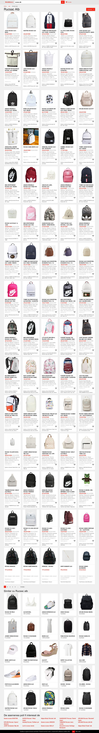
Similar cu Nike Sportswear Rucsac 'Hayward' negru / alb (30, 353)
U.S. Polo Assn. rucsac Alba (67, 31)
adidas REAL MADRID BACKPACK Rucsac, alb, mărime (12, 148)
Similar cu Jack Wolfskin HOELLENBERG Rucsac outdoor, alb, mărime (86, 392)
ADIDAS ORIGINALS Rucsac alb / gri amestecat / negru (85, 224)
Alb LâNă (82, 660)
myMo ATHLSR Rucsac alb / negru (29, 109)
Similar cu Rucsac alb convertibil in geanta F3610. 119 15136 (49, 277)
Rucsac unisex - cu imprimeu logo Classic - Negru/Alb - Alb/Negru (68, 491)
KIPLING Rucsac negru (86, 612)
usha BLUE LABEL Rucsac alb (47, 185)
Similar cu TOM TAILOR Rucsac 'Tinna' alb (85, 468)
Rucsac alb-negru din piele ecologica (49, 109)
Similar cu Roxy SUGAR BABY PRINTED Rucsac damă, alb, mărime (49, 392)
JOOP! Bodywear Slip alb (11, 726)
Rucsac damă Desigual (30, 566)
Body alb (45, 684)
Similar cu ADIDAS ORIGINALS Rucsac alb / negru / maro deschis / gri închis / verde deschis (12, 354)
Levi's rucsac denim (28, 726)
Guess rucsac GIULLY (47, 726)
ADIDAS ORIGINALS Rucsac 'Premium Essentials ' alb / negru (30, 491)
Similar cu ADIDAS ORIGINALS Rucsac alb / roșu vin (29, 201)
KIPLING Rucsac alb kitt (86, 108)
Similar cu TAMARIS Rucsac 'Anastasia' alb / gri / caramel (48, 468)
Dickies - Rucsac (65, 684)
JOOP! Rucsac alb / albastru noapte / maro (86, 31)
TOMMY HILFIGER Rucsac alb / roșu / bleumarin (86, 185)
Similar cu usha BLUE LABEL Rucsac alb (48, 201)
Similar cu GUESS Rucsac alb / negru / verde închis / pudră (49, 239)
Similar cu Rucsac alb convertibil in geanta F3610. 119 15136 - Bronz (49, 315)
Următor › (22, 587)
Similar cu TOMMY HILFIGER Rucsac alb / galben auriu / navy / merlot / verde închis (86, 316)
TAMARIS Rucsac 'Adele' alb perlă (68, 452)
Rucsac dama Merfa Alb (30, 147)
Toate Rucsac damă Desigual (29, 581)
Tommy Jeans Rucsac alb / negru (85, 147)
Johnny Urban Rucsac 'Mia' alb (30, 452)
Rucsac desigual (10, 566)
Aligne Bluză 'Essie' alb (85, 726)
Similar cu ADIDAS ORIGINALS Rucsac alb (48, 85)
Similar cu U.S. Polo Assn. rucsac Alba (67, 47)
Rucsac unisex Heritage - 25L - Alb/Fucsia (86, 529)
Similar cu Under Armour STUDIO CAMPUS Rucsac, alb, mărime (86, 85)
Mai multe (78, 731)
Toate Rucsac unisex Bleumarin (85, 581)
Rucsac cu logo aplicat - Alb (30, 529)
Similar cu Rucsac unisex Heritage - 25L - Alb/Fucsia (86, 544)
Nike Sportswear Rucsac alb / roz (28, 224)
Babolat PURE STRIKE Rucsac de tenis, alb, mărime (11, 415)
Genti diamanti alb (66, 566)
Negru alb (45, 636)
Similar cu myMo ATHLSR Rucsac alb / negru (30, 125)
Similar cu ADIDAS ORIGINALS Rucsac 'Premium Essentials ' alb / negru (30, 507)
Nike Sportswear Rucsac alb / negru (11, 185)
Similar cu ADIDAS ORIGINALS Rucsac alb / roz (67, 201)
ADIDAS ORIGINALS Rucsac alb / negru (11, 109)
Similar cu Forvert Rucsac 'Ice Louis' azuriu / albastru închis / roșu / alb (68, 392)
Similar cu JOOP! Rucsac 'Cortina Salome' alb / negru (86, 353)
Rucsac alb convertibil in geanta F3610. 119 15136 (49, 262)
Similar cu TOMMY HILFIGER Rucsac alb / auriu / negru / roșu (12, 277)
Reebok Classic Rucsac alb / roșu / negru (68, 109)
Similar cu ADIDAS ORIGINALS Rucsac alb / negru (11, 125)
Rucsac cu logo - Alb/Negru (10, 529)
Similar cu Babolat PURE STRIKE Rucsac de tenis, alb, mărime (11, 430)
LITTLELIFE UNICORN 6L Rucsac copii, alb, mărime (48, 339)
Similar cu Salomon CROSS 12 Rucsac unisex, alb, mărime (11, 392)
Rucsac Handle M (84, 636)
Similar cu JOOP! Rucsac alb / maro (12, 46)
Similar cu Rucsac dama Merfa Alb (30, 162)
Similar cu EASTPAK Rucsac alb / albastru (67, 85)
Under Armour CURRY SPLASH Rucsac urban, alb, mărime (30, 415)
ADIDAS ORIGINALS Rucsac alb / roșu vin (30, 185)
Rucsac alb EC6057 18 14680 (11, 224)
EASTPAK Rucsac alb (29, 30)
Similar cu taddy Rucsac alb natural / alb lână (68, 239)
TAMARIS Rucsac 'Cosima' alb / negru (68, 414)
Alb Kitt (44, 660)
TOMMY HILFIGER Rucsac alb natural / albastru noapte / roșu (30, 301)
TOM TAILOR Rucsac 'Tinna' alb (85, 452)
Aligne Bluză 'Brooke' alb (48, 718)
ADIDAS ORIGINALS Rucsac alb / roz (66, 185)
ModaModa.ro (9, 2)
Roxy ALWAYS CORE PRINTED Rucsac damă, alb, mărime (30, 377)
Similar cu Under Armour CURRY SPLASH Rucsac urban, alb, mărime (30, 430)
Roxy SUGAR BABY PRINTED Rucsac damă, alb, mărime (48, 377)
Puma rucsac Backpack (68, 636)
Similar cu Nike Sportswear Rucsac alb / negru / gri (68, 315)
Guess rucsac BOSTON (11, 718)
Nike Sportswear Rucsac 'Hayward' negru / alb (30, 339)
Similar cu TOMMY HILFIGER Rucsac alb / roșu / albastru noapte (49, 47)
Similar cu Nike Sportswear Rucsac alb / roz (30, 239)
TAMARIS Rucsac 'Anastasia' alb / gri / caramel (48, 453)
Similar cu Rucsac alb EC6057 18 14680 (11, 239)
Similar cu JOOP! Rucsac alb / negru (30, 86)
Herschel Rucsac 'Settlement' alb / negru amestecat (47, 491)
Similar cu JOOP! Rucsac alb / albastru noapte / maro (85, 47)
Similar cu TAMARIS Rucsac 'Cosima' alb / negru (66, 430)
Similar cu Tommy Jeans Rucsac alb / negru (86, 163)
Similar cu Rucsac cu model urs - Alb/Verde (86, 506)
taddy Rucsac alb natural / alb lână (66, 224)
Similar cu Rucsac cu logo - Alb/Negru (10, 544)
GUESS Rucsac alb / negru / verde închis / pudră (48, 224)
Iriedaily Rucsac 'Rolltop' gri (30, 722)
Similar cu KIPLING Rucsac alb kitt (86, 124)
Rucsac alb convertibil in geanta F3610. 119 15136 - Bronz (49, 301)
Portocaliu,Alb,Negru (12, 684)
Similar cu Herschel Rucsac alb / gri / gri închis (49, 163)
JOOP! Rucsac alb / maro (10, 31)
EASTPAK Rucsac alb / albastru (67, 69)
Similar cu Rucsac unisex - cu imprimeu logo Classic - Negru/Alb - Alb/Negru (68, 507)
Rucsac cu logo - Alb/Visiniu (66, 529)
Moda (5, 6)
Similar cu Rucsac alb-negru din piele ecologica (48, 125)
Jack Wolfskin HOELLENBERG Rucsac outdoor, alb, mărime (86, 377)
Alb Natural (27, 612)
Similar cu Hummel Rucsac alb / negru (67, 163)
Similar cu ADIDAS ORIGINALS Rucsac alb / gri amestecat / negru (86, 239)
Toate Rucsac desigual (9, 581)
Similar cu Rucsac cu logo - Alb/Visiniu (66, 544)
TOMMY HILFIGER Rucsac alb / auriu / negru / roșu (12, 262)
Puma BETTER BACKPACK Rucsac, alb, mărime (12, 69)
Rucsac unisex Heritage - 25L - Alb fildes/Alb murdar (86, 415)
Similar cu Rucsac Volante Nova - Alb (12, 467)
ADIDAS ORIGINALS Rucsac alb (47, 69)
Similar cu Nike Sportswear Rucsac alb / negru (12, 201)
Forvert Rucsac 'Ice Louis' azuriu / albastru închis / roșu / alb (68, 377)
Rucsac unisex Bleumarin (83, 567)
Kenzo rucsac (65, 612)
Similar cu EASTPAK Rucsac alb (29, 46)
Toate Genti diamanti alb (66, 581)
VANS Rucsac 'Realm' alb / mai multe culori (49, 414)
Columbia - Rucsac (85, 684)
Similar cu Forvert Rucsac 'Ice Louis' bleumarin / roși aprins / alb (68, 353)
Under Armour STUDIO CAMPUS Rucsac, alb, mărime (86, 70)
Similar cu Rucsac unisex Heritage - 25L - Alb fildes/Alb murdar (86, 430)
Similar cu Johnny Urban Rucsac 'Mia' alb (30, 468)
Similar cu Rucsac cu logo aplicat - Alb (30, 544)
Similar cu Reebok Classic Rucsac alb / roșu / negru (67, 125)
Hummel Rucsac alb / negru (67, 147)
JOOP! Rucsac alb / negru (29, 69)
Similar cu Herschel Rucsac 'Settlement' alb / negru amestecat (49, 506)
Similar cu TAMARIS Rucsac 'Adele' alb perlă (68, 468)
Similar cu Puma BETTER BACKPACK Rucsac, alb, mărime (11, 85)
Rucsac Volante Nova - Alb (12, 452)
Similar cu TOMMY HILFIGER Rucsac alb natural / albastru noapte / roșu (30, 315)
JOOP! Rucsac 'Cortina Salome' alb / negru (86, 338)
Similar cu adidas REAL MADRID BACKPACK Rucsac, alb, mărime (11, 163)
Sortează (89, 9)
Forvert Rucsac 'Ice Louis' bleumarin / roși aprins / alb (67, 339)
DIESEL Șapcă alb (10, 660)
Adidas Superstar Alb (48, 612)
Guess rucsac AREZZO (48, 722)
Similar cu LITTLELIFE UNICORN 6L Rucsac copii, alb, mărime (49, 353)
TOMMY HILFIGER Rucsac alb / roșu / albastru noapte (49, 32)
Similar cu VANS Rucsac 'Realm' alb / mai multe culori (49, 430)
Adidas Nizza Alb (28, 684)
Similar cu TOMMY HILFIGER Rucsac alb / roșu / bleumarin (86, 201)
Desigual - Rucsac (47, 566)
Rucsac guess (65, 708)
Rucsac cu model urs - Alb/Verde (86, 490)
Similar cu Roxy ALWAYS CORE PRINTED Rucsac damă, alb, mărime (30, 392)
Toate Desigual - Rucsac (47, 581)
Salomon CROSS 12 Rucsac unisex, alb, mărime (11, 377)
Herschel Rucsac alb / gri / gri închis (49, 147)
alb (9, 6)
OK (73, 731)
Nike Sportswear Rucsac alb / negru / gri (68, 300)
